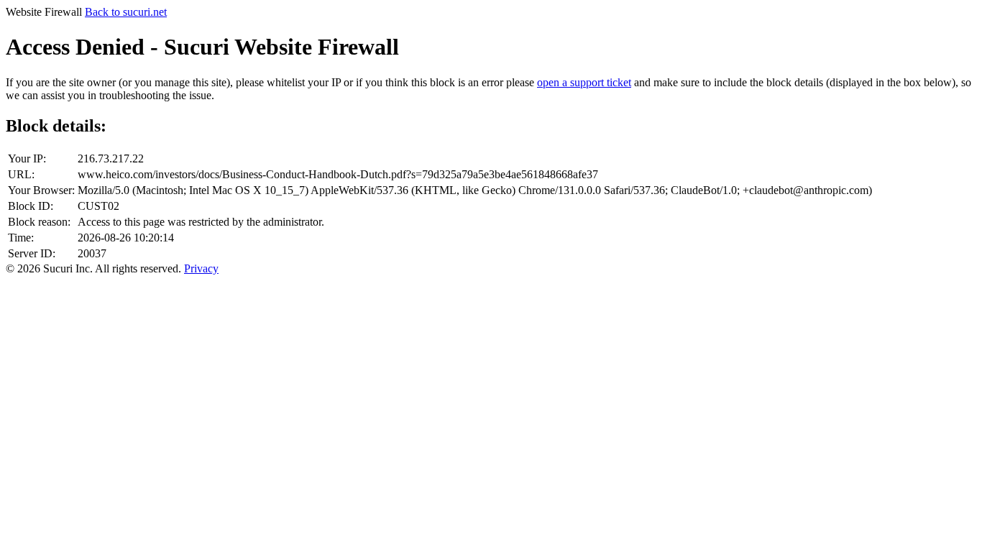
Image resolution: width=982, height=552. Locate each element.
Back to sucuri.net (126, 12)
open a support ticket (584, 82)
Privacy (201, 268)
